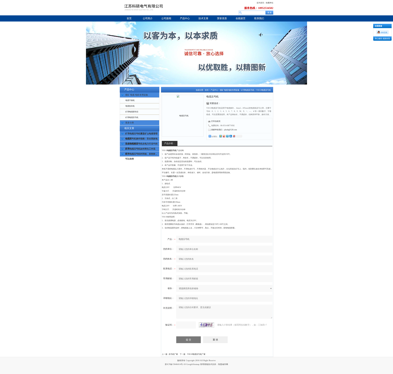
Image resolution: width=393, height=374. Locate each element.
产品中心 (214, 90)
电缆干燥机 (130, 100)
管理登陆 (204, 364)
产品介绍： (169, 143)
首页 (207, 90)
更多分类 (129, 123)
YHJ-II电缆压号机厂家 (196, 354)
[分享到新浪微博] (224, 136)
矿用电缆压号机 (131, 117)
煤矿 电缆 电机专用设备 (229, 90)
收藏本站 (269, 3)
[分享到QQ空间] (220, 136)
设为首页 (260, 3)
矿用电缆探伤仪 (131, 112)
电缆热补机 (130, 106)
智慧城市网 (223, 364)
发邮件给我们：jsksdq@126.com (224, 130)
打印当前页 (215, 121)
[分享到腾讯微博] (227, 136)
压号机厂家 (173, 354)
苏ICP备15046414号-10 (175, 364)
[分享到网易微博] (234, 136)
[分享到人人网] (230, 136)
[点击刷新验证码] (206, 325)
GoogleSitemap (193, 364)
